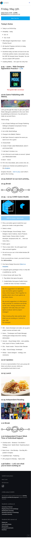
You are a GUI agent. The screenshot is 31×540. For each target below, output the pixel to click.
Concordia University (7, 514)
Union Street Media (6, 524)
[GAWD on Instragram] (3, 486)
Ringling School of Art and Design (10, 508)
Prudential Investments (7, 528)
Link (21, 68)
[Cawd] (1, 3)
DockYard (4, 529)
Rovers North (5, 526)
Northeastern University (8, 510)
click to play (16, 172)
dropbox (7, 168)
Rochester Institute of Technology (10, 512)
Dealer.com (4, 522)
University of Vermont (7, 506)
